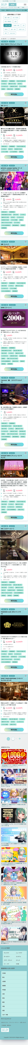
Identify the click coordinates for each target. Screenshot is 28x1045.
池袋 (15, 21)
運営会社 (9, 1025)
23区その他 (12, 33)
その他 (17, 964)
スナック (18, 960)
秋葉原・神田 (16, 25)
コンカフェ (18, 956)
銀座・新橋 (7, 17)
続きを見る (17, 94)
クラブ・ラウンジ (8, 960)
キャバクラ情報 (12, 1)
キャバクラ (6, 953)
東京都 (23, 7)
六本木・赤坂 (7, 25)
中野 (6, 33)
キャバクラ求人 (6, 1)
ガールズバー (7, 956)
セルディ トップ (4, 7)
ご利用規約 (3, 1025)
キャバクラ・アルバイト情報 (14, 7)
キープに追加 (25, 41)
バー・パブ (6, 964)
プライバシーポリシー (14, 1022)
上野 (23, 25)
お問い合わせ (23, 1022)
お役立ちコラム (4, 1022)
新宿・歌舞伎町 (8, 21)
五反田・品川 (21, 29)
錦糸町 (6, 29)
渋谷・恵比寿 (15, 17)
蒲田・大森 (13, 29)
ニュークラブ (19, 953)
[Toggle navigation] (25, 4)
